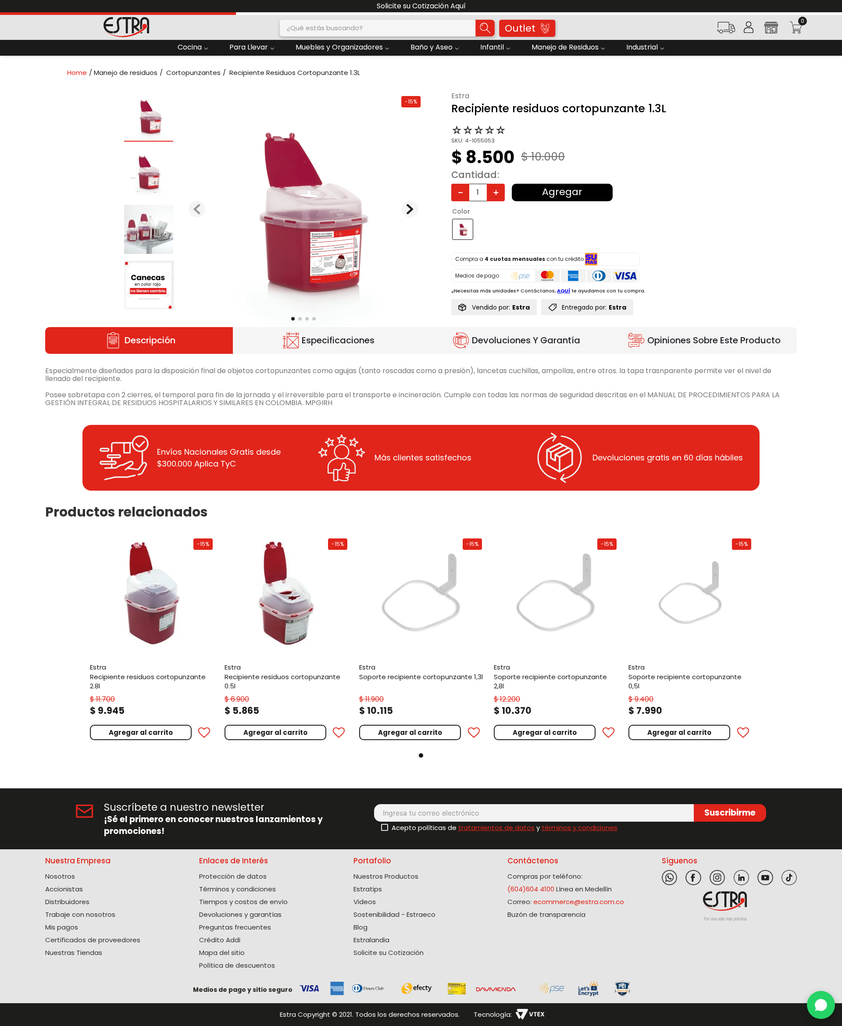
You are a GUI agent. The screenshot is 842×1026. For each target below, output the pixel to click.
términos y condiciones (579, 827)
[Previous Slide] (10, 6)
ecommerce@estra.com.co (578, 901)
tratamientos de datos (496, 827)
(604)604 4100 (530, 889)
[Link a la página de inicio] (79, 72)
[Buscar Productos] (485, 28)
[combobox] (387, 28)
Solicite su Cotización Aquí (421, 6)
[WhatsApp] (821, 1005)
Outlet (520, 28)
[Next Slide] (832, 6)
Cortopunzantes (193, 72)
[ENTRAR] (748, 27)
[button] (725, 30)
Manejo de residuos (125, 72)
